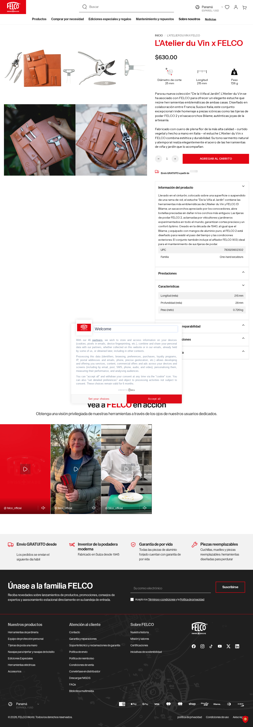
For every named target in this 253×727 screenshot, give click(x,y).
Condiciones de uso (217, 717)
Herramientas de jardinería (23, 632)
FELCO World (26, 717)
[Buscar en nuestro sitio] (84, 7)
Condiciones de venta (81, 664)
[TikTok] (211, 646)
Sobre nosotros (189, 19)
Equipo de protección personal (25, 638)
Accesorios (14, 671)
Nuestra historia (139, 632)
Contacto (74, 632)
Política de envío (78, 651)
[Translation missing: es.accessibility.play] (25, 469)
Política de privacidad (192, 599)
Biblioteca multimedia (81, 691)
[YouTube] (220, 646)
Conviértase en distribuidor (84, 671)
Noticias (210, 19)
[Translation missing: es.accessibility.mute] (42, 508)
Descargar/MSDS (80, 678)
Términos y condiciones (161, 599)
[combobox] (130, 7)
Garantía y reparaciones (83, 638)
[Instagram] (202, 646)
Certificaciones (139, 645)
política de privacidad (189, 717)
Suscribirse (230, 587)
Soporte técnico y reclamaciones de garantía (94, 645)
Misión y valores (139, 638)
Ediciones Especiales (20, 658)
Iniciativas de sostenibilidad (146, 651)
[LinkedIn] (237, 646)
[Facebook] (194, 646)
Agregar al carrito (216, 158)
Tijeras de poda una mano (22, 645)
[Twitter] (228, 646)
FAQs (72, 684)
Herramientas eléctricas (21, 664)
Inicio (159, 35)
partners (97, 340)
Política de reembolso (81, 658)
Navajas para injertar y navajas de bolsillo (31, 651)
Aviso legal (239, 717)
